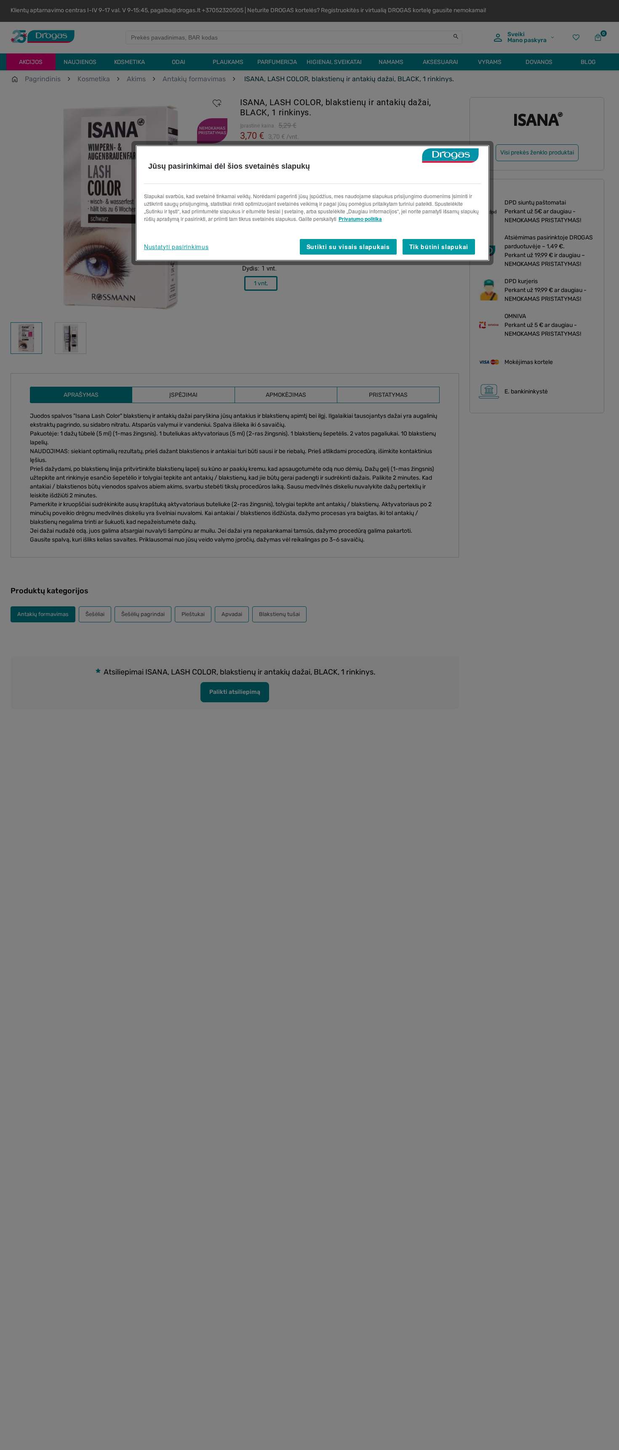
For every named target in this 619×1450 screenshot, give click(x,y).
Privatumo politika (360, 219)
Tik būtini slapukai (438, 246)
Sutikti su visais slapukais (348, 246)
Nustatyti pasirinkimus (176, 246)
